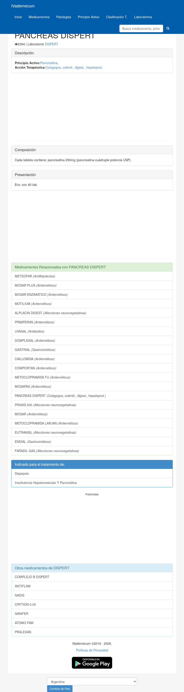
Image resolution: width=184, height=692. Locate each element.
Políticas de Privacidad (92, 650)
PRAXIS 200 (45, 405)
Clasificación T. (116, 17)
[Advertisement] (92, 109)
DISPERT (51, 44)
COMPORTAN (35, 368)
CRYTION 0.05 (25, 604)
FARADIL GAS (47, 450)
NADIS (19, 595)
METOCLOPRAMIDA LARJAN (46, 423)
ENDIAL (33, 441)
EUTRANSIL (45, 432)
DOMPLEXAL (35, 340)
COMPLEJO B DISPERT (32, 576)
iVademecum (23, 6)
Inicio (18, 17)
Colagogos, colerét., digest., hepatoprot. (74, 67)
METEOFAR (35, 276)
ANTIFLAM (23, 586)
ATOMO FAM (24, 622)
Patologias (63, 17)
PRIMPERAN (35, 322)
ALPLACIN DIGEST (50, 313)
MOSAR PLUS (36, 285)
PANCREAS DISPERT (60, 395)
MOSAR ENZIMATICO (41, 294)
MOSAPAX (33, 386)
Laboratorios (143, 17)
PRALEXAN (23, 632)
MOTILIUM (33, 303)
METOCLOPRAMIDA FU (42, 377)
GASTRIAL (35, 349)
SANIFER (21, 613)
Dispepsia (22, 473)
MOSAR (31, 414)
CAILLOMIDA (35, 359)
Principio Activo (88, 17)
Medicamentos (39, 17)
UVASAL (29, 331)
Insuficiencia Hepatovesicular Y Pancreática (46, 482)
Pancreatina (48, 63)
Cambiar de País (60, 688)
